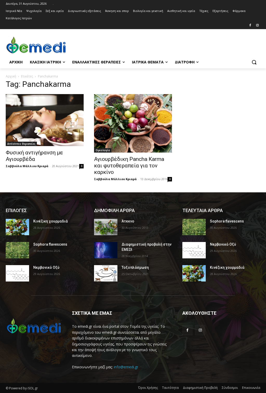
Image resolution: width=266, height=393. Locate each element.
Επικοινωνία (251, 387)
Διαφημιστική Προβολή (200, 387)
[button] (254, 62)
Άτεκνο (128, 221)
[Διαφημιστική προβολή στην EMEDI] (105, 250)
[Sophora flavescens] (17, 250)
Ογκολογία (103, 150)
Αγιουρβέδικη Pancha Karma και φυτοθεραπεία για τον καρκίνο (129, 165)
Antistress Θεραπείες (21, 144)
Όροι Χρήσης (148, 387)
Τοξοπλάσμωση (135, 267)
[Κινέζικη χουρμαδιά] (17, 227)
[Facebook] (250, 26)
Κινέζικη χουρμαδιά (50, 221)
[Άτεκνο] (105, 227)
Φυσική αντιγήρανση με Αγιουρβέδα (34, 155)
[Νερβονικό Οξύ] (17, 273)
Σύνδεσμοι (230, 387)
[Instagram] (257, 26)
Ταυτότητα (170, 387)
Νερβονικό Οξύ (46, 267)
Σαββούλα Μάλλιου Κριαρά (27, 166)
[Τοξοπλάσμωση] (105, 273)
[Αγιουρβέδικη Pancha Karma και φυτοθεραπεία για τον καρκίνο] (133, 123)
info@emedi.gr (126, 366)
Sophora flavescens (50, 244)
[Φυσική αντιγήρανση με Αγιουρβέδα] (45, 120)
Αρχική (11, 76)
